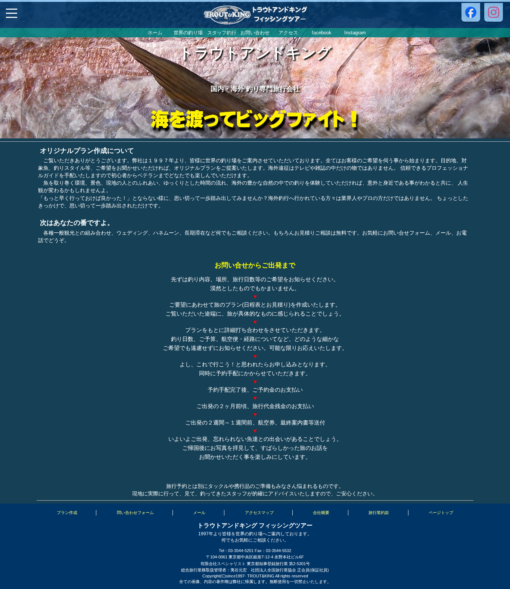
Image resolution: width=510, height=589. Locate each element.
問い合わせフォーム (135, 512)
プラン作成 (67, 512)
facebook (322, 32)
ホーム (155, 32)
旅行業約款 (378, 512)
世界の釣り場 (188, 32)
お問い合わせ (255, 32)
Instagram (355, 32)
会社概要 (321, 512)
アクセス (288, 32)
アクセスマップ (259, 512)
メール (199, 512)
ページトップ (441, 512)
